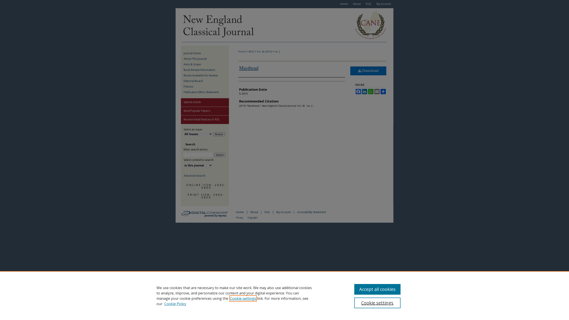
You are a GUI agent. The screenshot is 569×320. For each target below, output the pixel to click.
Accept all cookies (377, 289)
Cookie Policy (175, 303)
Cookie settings (243, 298)
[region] (284, 295)
